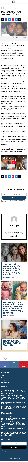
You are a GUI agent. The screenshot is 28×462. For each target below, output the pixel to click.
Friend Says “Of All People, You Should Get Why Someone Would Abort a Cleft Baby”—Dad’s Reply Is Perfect (13, 307)
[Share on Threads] (19, 19)
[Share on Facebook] (6, 19)
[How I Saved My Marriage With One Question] (14, 329)
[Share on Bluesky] (9, 19)
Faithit (4, 315)
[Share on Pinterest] (13, 19)
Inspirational (6, 35)
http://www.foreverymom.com (14, 227)
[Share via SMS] (16, 19)
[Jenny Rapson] (2, 8)
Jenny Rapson (8, 7)
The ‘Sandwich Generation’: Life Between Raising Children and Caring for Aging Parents (11, 269)
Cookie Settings (5, 382)
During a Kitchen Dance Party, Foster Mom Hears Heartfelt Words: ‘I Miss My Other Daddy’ (13, 407)
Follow (14, 361)
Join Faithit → (14, 198)
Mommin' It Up (20, 233)
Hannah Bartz (6, 277)
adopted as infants (14, 48)
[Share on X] (2, 19)
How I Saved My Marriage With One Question (13, 342)
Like (5, 361)
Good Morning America (11, 123)
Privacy (6, 201)
